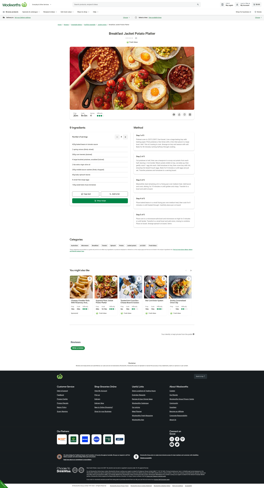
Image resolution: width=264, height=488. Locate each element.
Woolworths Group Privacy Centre (182, 399)
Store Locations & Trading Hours (144, 391)
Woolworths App (138, 420)
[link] (132, 38)
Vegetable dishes (76, 24)
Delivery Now (99, 403)
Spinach (113, 245)
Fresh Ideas (133, 42)
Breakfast (95, 245)
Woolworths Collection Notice (162, 486)
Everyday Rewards (138, 395)
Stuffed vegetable (89, 24)
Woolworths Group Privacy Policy (119, 486)
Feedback (60, 395)
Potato (121, 245)
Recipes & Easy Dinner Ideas (142, 399)
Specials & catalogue (30, 12)
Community (174, 403)
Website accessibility (146, 458)
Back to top (200, 376)
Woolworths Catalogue (140, 403)
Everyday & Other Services (40, 4)
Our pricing (136, 407)
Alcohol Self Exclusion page (161, 479)
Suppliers (173, 407)
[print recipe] (174, 114)
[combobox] (137, 4)
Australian (74, 245)
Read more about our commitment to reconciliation (77, 459)
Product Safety (62, 399)
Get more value (66, 12)
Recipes (66, 24)
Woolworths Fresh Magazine (142, 416)
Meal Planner (137, 411)
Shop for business (242, 12)
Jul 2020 (142, 245)
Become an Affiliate (177, 411)
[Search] (198, 4)
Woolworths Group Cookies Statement (141, 486)
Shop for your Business (102, 411)
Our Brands (174, 395)
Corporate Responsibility (178, 416)
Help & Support (62, 391)
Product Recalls (62, 403)
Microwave (84, 245)
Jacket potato (102, 24)
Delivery (97, 399)
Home (60, 24)
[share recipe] (179, 114)
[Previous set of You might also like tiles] (186, 270)
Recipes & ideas (49, 12)
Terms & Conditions (177, 486)
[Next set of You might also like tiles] (191, 270)
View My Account (100, 391)
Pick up (97, 395)
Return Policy (62, 407)
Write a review (78, 348)
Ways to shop (82, 12)
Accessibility (188, 486)
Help (94, 12)
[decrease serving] (117, 137)
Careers (172, 391)
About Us (173, 420)
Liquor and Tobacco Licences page (156, 476)
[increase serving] (125, 137)
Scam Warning (62, 411)
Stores (259, 12)
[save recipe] (184, 114)
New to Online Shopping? (103, 407)
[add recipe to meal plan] (190, 114)
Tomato (104, 245)
